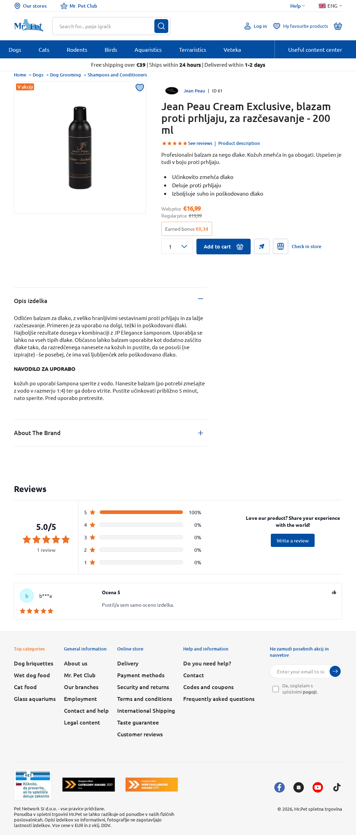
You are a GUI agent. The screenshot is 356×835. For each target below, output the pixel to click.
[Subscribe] (335, 671)
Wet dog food (32, 675)
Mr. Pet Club (83, 5)
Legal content (82, 722)
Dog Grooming (65, 75)
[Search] (161, 26)
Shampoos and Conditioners (117, 75)
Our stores (35, 5)
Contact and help (86, 710)
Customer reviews (140, 734)
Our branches (81, 686)
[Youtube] (318, 787)
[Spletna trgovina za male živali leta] (88, 784)
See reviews (200, 143)
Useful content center (315, 49)
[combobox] (106, 26)
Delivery (127, 663)
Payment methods (140, 675)
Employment (80, 698)
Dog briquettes (33, 663)
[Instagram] (298, 787)
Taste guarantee (138, 722)
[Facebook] (279, 787)
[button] (177, 246)
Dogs (38, 75)
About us (75, 663)
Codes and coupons (208, 686)
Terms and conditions (144, 698)
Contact (193, 675)
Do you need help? (207, 663)
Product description (239, 143)
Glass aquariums (35, 698)
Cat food (25, 686)
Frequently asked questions (218, 698)
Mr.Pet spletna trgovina (318, 809)
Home (20, 75)
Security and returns (143, 686)
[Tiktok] (337, 787)
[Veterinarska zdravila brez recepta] (33, 784)
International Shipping (146, 710)
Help (295, 6)
